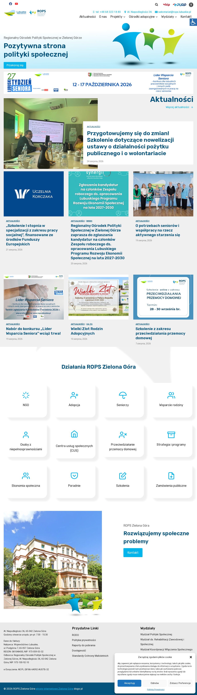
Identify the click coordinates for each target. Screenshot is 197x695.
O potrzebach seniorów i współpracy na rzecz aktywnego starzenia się (158, 230)
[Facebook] (10, 4)
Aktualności (87, 16)
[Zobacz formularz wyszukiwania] (156, 5)
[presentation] (51, 133)
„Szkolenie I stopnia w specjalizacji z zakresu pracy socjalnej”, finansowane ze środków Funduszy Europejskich (32, 234)
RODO (75, 635)
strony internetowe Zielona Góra (54, 688)
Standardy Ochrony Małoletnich (90, 655)
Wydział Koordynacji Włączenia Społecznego (166, 649)
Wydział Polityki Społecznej (156, 634)
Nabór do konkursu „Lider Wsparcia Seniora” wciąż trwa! (33, 331)
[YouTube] (16, 4)
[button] (190, 657)
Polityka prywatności (84, 640)
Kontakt (186, 16)
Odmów (155, 683)
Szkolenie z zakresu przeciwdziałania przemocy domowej (160, 333)
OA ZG (89, 324)
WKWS (89, 221)
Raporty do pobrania (83, 645)
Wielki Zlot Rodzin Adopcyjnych (87, 331)
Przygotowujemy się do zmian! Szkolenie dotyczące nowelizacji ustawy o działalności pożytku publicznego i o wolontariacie (130, 143)
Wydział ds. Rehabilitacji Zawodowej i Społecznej (162, 642)
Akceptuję (129, 683)
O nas (103, 16)
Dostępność (79, 650)
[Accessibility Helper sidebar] (193, 22)
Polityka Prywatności (156, 690)
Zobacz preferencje (180, 683)
